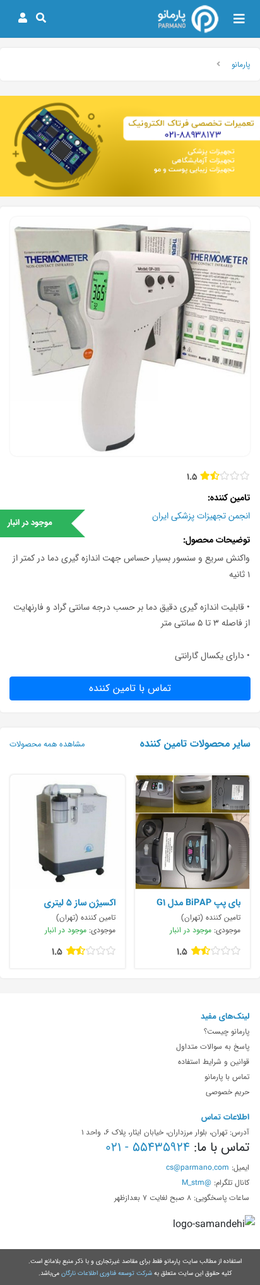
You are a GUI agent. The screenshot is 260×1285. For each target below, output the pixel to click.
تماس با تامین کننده (130, 688)
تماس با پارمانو (226, 1076)
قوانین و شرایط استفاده (213, 1061)
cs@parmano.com (197, 1167)
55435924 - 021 (147, 1147)
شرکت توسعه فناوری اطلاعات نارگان (106, 1273)
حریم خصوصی (227, 1091)
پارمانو (241, 64)
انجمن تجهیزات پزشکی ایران (201, 515)
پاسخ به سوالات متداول (212, 1046)
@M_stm (196, 1182)
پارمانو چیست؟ (226, 1031)
